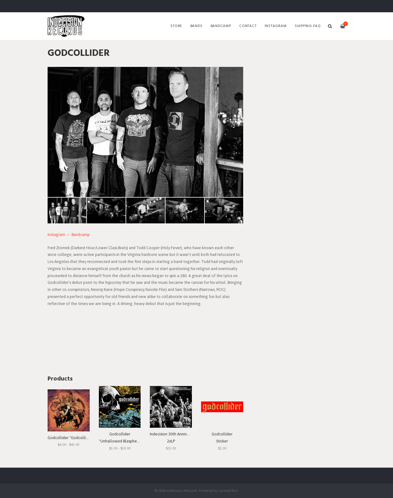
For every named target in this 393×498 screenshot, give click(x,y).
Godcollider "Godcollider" (70, 437)
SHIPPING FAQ (308, 26)
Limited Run (228, 490)
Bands (196, 26)
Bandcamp (221, 26)
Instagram (276, 26)
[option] (145, 132)
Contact (247, 26)
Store (176, 26)
